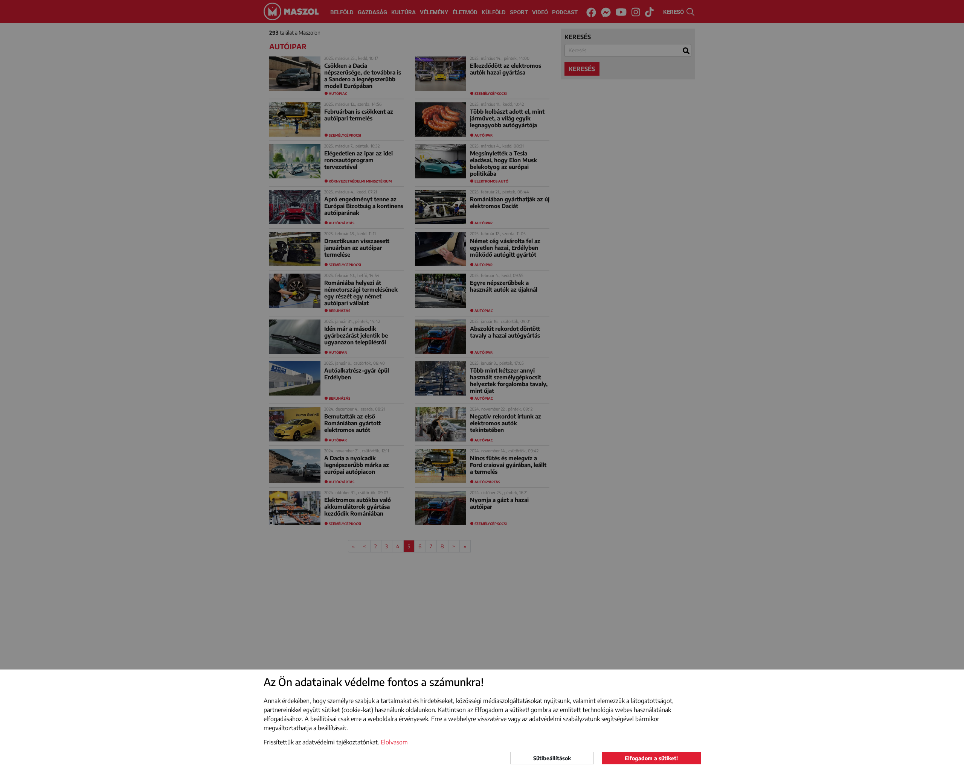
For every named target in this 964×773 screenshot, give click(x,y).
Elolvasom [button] (394, 742)
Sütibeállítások (552, 758)
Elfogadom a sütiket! (651, 758)
